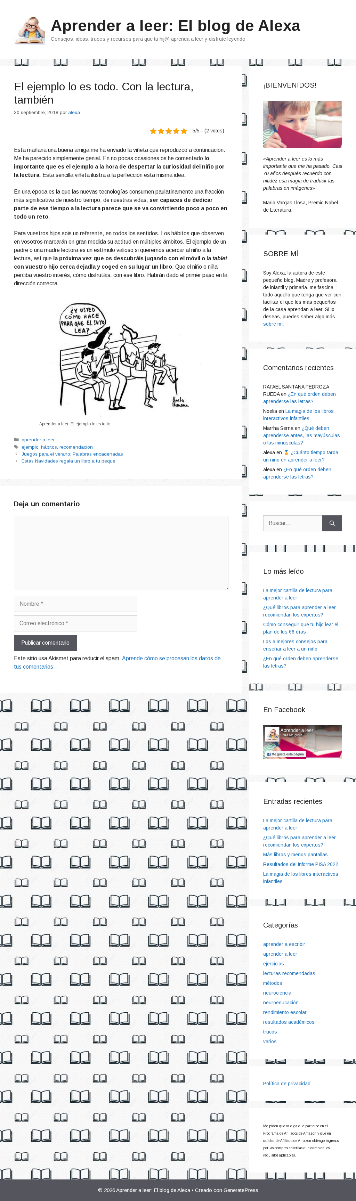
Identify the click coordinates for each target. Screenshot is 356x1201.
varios (270, 1041)
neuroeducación (281, 1002)
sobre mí (273, 324)
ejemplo (30, 447)
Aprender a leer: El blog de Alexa (175, 25)
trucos (270, 1032)
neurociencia (277, 993)
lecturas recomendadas (289, 973)
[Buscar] (332, 523)
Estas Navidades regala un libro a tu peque (68, 461)
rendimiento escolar (285, 1012)
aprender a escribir (284, 944)
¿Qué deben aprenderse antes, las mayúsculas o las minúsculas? (301, 435)
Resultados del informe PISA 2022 (300, 864)
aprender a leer (38, 439)
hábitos (49, 447)
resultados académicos (289, 1022)
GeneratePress (241, 1190)
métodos (272, 983)
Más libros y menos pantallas (295, 854)
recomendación (76, 447)
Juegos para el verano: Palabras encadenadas (72, 454)
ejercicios (273, 963)
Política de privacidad (286, 1083)
